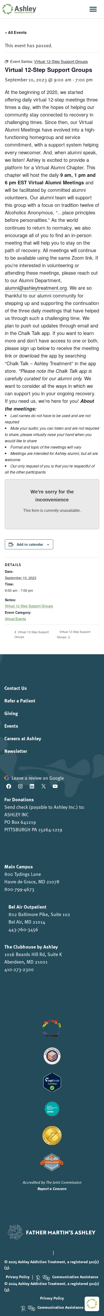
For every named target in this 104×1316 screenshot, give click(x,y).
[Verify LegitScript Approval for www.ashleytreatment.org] (52, 1081)
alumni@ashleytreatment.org (36, 287)
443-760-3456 (23, 929)
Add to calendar (30, 544)
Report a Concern (52, 1188)
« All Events (16, 32)
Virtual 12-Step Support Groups (29, 605)
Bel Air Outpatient (27, 906)
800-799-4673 (19, 889)
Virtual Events (15, 618)
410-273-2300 (19, 969)
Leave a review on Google (38, 777)
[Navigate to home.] (18, 9)
